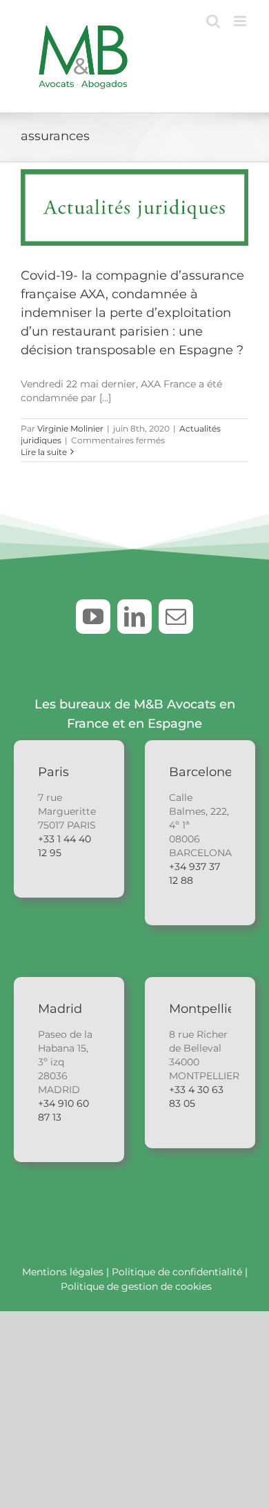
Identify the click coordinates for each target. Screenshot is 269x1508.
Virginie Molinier (70, 428)
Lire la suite (44, 452)
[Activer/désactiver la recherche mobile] (213, 21)
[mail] (176, 616)
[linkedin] (134, 616)
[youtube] (93, 616)
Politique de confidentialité (177, 1272)
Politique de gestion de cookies (136, 1286)
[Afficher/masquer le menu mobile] (241, 21)
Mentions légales (62, 1272)
